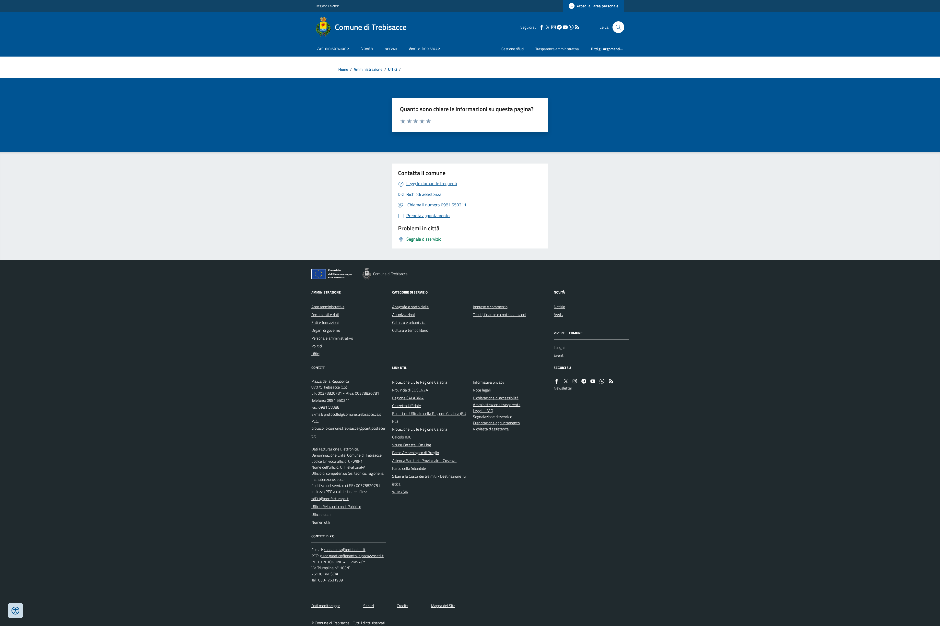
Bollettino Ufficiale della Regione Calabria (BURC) (429, 417)
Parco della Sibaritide (409, 468)
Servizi (391, 48)
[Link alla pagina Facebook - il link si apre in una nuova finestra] (542, 27)
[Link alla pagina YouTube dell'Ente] (593, 381)
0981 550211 (338, 400)
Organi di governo (325, 330)
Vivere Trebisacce (424, 48)
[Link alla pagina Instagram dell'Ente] (575, 381)
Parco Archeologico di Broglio (415, 453)
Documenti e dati (325, 315)
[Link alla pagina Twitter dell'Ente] (566, 381)
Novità (367, 48)
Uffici (392, 69)
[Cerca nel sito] (616, 27)
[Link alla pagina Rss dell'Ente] (611, 381)
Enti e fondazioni (325, 322)
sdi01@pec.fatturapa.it (330, 499)
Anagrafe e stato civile (410, 307)
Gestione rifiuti (512, 49)
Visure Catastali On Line (411, 445)
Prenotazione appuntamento (496, 423)
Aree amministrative (327, 307)
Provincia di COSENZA (410, 390)
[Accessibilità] (15, 610)
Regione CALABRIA (408, 398)
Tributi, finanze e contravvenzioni (499, 315)
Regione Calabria (328, 5)
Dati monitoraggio (325, 606)
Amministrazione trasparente (496, 405)
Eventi (559, 355)
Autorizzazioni (403, 315)
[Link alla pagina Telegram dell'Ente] (584, 381)
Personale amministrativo (332, 338)
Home (343, 69)
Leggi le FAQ (483, 410)
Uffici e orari (320, 514)
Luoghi (559, 347)
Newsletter (563, 388)
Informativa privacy (488, 382)
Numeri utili (320, 522)
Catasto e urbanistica (409, 322)
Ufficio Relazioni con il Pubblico (336, 506)
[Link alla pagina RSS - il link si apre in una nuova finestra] (577, 27)
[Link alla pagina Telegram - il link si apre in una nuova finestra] (559, 27)
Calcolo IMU (401, 437)
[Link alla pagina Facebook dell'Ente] (557, 381)
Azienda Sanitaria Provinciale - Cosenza (424, 460)
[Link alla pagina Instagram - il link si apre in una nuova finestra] (553, 27)
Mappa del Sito (443, 606)
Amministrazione (333, 48)
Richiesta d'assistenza (491, 429)
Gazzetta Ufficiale (406, 406)
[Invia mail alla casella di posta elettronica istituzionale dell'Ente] (352, 414)
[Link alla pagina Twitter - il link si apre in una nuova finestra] (548, 27)
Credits (402, 606)
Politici (316, 346)
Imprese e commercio (490, 307)
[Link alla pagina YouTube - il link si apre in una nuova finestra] (565, 27)
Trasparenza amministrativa (557, 49)
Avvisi (558, 315)
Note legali (482, 390)
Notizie (559, 307)
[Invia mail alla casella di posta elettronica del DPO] (344, 550)
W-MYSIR (400, 492)
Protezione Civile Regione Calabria (419, 382)
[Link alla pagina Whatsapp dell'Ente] (602, 381)
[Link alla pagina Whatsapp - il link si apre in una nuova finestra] (571, 27)
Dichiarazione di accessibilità (495, 398)
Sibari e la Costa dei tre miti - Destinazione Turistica (429, 480)
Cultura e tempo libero (410, 330)
